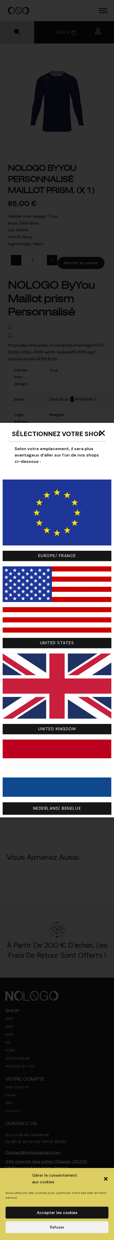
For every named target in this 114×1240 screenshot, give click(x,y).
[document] (57, 620)
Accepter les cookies (57, 1212)
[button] (105, 1178)
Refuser (57, 1227)
